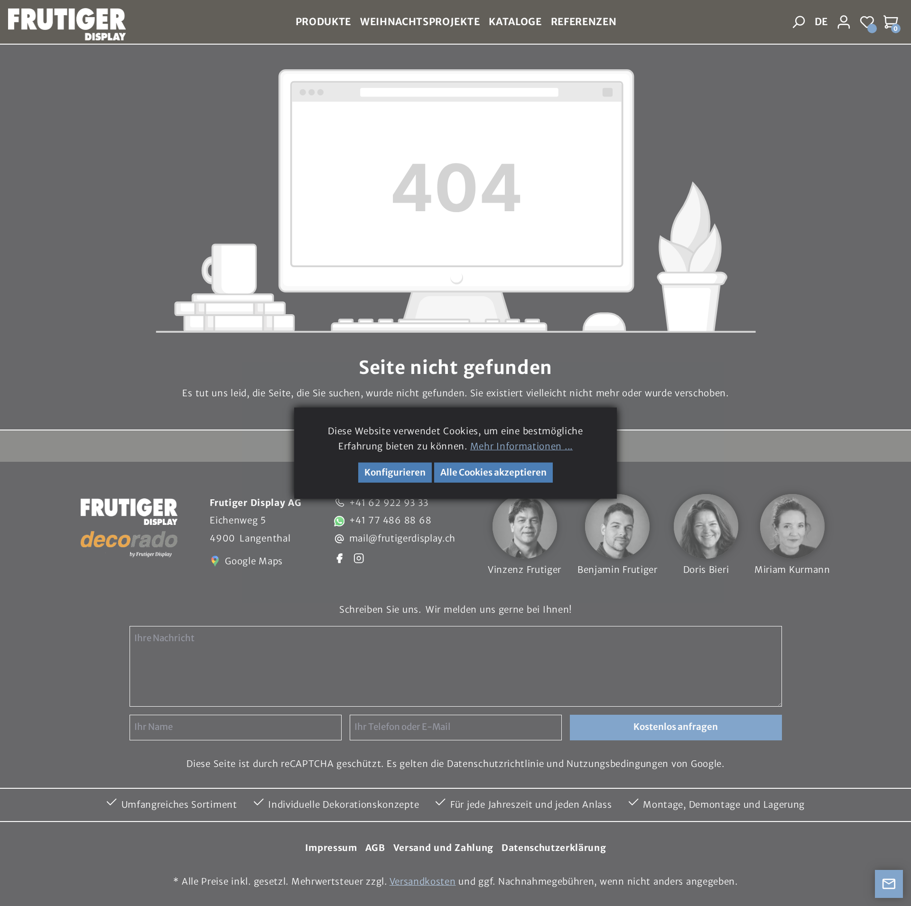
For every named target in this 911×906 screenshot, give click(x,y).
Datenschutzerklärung (554, 847)
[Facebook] (339, 557)
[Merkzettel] (868, 22)
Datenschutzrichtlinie (495, 763)
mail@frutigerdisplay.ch (402, 538)
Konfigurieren (395, 472)
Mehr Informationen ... (521, 446)
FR (821, 44)
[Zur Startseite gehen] (63, 22)
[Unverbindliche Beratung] (889, 884)
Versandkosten (423, 881)
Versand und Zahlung (443, 847)
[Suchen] (799, 22)
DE (821, 22)
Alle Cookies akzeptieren (493, 472)
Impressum (331, 847)
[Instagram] (358, 557)
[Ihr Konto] (844, 22)
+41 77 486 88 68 (390, 520)
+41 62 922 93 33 (388, 502)
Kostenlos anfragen (675, 726)
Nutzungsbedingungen (618, 763)
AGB (375, 847)
